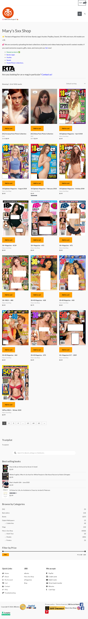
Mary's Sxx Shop (7, 531)
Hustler (9, 57)
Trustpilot (5, 445)
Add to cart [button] (8, 128)
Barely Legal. (11, 55)
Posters (8, 540)
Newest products (12, 52)
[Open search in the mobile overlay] (44, 452)
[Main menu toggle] (80, 14)
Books (4, 517)
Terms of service (61, 604)
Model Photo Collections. (15, 63)
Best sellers (6, 513)
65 (39, 423)
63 (28, 423)
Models (8, 537)
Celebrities (10, 523)
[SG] (3, 509)
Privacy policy (50, 604)
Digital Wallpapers (8, 520)
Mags (4, 527)
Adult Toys (10, 534)
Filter (5, 554)
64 (33, 423)
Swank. (9, 60)
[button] (85, 14)
